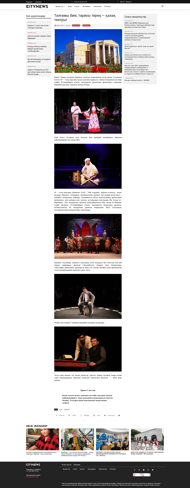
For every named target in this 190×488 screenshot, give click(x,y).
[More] (119, 415)
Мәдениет (86, 25)
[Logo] (37, 6)
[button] (162, 6)
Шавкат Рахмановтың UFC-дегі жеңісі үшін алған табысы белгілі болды (39, 72)
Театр (60, 409)
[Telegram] (143, 470)
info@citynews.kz (32, 477)
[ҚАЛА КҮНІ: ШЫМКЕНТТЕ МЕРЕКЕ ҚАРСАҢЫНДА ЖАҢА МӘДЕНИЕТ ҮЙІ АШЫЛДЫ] (147, 439)
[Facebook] (134, 470)
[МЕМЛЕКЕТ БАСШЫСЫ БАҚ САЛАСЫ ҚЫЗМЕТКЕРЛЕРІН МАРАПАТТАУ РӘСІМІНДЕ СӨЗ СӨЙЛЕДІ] (112, 439)
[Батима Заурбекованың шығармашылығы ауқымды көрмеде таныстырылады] (42, 439)
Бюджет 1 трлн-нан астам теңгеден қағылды (38, 26)
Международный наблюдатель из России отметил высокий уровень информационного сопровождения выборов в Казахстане (140, 37)
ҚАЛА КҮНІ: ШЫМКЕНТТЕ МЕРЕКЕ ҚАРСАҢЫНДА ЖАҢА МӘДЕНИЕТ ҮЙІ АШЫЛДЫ (147, 453)
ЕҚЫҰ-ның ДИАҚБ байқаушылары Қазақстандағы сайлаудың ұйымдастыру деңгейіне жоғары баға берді (139, 25)
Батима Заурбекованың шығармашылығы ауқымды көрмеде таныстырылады (41, 453)
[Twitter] (148, 470)
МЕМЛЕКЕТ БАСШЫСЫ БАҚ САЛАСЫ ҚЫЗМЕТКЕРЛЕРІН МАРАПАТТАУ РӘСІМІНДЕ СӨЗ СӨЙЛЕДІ (111, 453)
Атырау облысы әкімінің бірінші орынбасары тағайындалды (37, 48)
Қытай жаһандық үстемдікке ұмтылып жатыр (39, 60)
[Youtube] (152, 470)
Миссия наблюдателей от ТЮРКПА (137, 80)
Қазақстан (76, 25)
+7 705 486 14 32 (32, 471)
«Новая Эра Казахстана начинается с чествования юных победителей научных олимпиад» (139, 57)
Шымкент (67, 409)
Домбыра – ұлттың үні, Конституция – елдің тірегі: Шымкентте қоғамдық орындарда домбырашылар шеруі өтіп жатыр (77, 453)
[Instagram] (139, 470)
